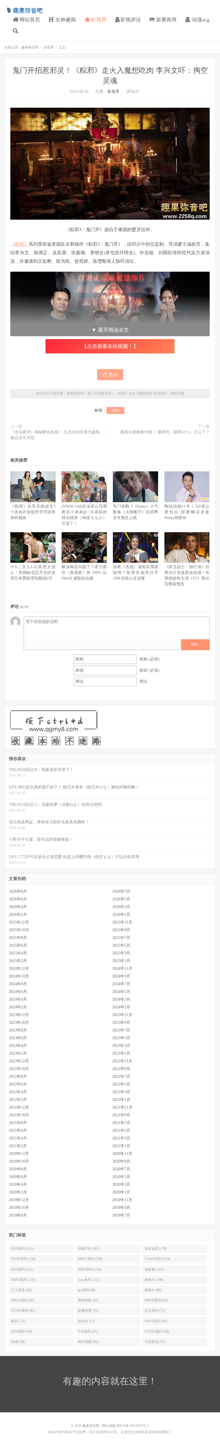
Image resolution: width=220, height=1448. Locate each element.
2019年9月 (121, 1207)
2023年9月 (121, 1022)
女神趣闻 (65, 20)
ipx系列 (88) (87, 1290)
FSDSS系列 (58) (157, 1331)
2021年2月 (18, 1146)
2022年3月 (121, 1092)
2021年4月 (18, 1138)
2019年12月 (19, 1200)
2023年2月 (18, 1053)
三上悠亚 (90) (21, 1290)
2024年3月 (121, 999)
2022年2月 (18, 1099)
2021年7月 (121, 1123)
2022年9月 (121, 1069)
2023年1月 (121, 1053)
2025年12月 (19, 922)
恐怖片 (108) (154, 1280)
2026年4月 (18, 907)
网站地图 (109, 1426)
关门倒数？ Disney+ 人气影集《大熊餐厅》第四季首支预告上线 (135, 512)
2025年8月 (18, 938)
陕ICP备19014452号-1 (133, 1426)
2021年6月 (18, 1130)
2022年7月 (121, 1076)
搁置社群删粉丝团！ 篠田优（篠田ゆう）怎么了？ (165, 432)
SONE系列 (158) (23, 1259)
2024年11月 (122, 968)
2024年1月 (121, 1007)
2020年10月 (19, 1161)
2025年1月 (121, 961)
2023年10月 (19, 1022)
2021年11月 (122, 1107)
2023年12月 (19, 1015)
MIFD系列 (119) (23, 1280)
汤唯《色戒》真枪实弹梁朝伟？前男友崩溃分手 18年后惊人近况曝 (135, 572)
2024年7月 (121, 984)
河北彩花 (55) (155, 1342)
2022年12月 (19, 1061)
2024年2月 (18, 1007)
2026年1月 (121, 914)
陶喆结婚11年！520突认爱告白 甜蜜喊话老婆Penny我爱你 (187, 512)
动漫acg (199, 20)
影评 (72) (18, 1321)
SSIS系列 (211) (22, 1249)
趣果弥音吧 (24, 10)
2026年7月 (121, 891)
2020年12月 (19, 1153)
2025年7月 (121, 938)
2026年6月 (18, 899)
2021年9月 (121, 1115)
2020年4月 (18, 1184)
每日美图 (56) (88, 1342)
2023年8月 (18, 1030)
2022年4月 (18, 1092)
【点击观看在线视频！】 (110, 346)
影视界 (98, 20)
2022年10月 (19, 1069)
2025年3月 (121, 953)
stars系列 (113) (88, 1280)
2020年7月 (121, 1169)
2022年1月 (121, 1099)
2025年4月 (18, 953)
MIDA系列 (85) (22, 1300)
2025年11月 (122, 922)
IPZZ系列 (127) (22, 1269)
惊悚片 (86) (153, 1290)
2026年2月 (18, 914)
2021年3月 (121, 1138)
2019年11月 (122, 1200)
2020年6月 (18, 1177)
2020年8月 (18, 1169)
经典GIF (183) (88, 1249)
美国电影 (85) (88, 1300)
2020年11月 (122, 1153)
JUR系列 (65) (88, 1331)
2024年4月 (18, 999)
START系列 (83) (23, 1311)
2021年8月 (18, 1123)
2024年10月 (19, 976)
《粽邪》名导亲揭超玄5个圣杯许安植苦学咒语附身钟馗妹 (33, 512)
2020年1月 (121, 1192)
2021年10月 (19, 1115)
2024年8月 (18, 984)
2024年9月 (121, 976)
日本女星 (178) (156, 1249)
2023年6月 (18, 1038)
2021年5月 (121, 1130)
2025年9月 (121, 930)
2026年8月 (18, 891)
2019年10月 (19, 1207)
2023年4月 (18, 1046)
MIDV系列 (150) (90, 1259)
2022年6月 (18, 1084)
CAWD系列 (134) (157, 1259)
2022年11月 (122, 1061)
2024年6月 (18, 992)
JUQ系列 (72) (155, 1311)
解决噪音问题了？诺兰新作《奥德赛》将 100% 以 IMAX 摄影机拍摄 (84, 572)
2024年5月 (121, 992)
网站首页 (29, 20)
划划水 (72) (86, 1321)
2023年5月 (121, 1038)
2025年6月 (18, 945)
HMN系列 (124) (89, 1269)
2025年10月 (19, 930)
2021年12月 (19, 1107)
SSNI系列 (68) (21, 1331)
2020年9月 (121, 1161)
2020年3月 (121, 1184)
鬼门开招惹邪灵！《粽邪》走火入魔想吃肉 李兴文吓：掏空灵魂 (135, 393)
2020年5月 (121, 1177)
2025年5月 (121, 945)
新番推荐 (166, 20)
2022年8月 (18, 1076)
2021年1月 (121, 1146)
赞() (113, 374)
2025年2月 (18, 961)
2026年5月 (121, 899)
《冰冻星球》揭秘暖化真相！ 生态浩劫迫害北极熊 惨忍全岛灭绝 (57, 435)
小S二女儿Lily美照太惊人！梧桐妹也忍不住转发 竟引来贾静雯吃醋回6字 (33, 572)
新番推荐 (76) (88, 1311)
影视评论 (130, 20)
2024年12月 (19, 968)
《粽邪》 (19, 244)
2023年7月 (121, 1030)
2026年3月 (121, 907)
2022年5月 (121, 1084)
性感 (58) (18, 1342)
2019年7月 (121, 1215)
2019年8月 (18, 1215)
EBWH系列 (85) (156, 1300)
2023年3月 (121, 1046)
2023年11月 (122, 1015)
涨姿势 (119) (154, 1269)
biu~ (195, 644)
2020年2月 (18, 1192)
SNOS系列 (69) (156, 1321)
